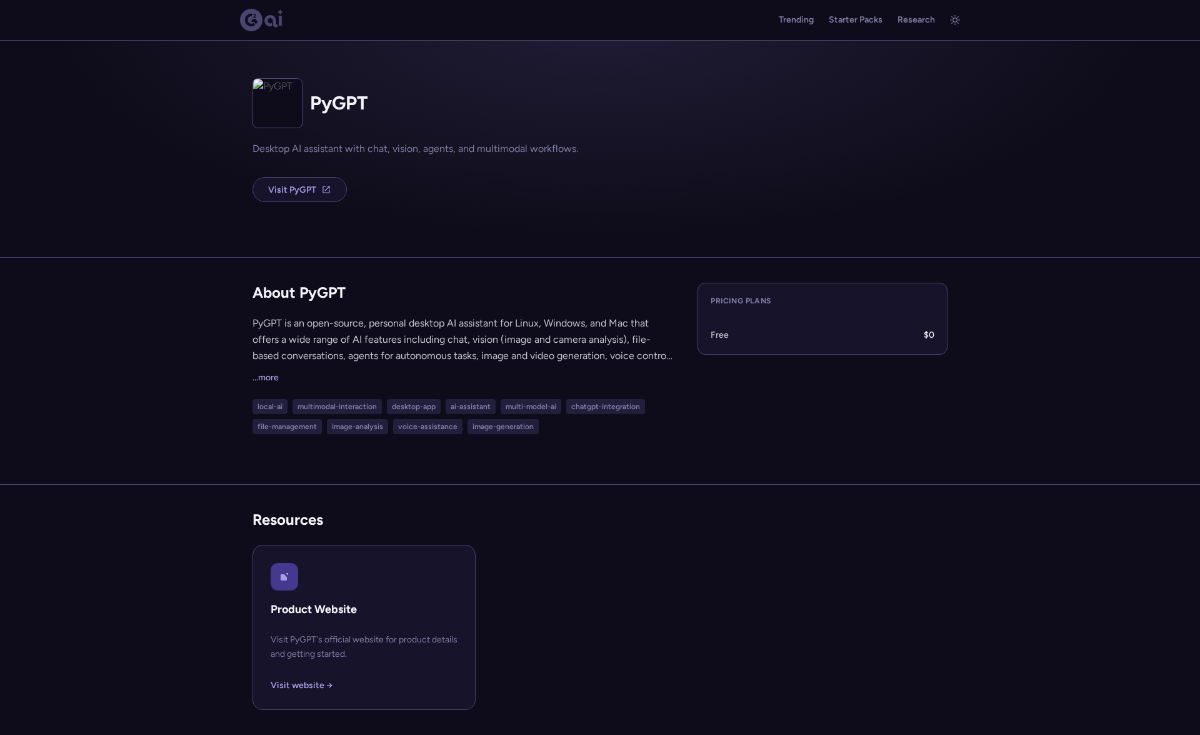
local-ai (270, 406)
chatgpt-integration (605, 406)
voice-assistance (428, 426)
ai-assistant (471, 406)
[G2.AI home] (262, 20)
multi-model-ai (531, 406)
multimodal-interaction (337, 406)
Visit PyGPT (292, 190)
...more (265, 377)
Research (916, 19)
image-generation (503, 426)
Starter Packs (855, 19)
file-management (287, 426)
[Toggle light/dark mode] (955, 20)
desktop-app (414, 406)
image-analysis (357, 426)
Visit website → (301, 685)
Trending (796, 19)
